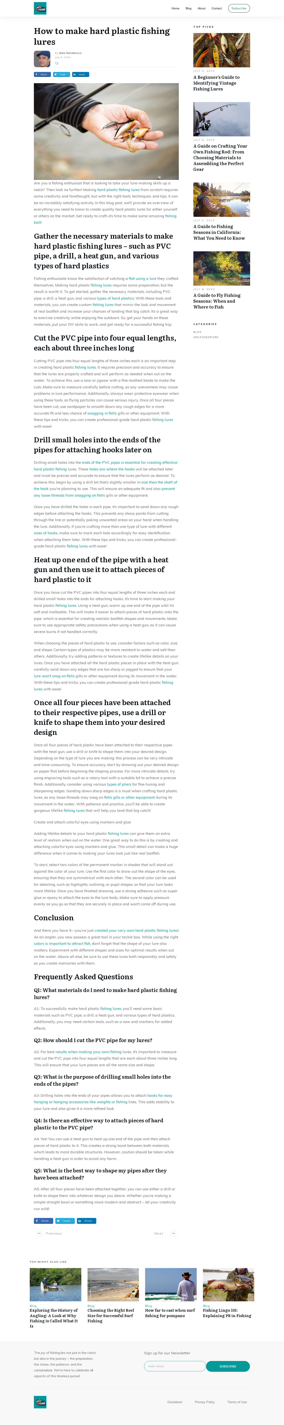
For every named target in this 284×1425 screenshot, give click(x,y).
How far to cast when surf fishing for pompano (170, 1312)
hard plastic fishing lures (118, 189)
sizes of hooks (46, 533)
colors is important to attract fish (62, 943)
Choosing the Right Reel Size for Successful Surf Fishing (111, 1315)
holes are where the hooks (112, 469)
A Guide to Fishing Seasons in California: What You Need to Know (221, 214)
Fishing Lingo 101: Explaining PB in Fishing (227, 1312)
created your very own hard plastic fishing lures (136, 930)
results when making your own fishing (89, 1051)
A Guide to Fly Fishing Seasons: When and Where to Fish (221, 282)
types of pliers (119, 784)
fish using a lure (142, 278)
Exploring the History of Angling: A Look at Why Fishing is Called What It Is (54, 1318)
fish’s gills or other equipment (129, 797)
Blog (197, 332)
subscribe (228, 1366)
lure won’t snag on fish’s (54, 676)
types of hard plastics (115, 298)
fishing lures (101, 285)
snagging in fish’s (102, 413)
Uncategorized (206, 337)
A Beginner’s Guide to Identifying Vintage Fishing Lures (221, 64)
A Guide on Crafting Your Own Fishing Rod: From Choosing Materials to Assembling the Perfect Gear (221, 139)
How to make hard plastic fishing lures (102, 35)
